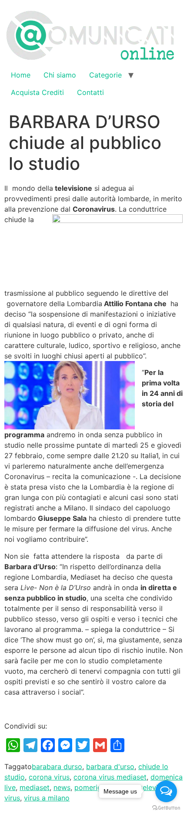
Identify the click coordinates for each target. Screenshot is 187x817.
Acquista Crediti (37, 92)
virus (12, 797)
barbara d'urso (110, 766)
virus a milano (47, 797)
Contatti (90, 92)
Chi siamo (59, 75)
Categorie (105, 75)
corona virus (49, 777)
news (61, 787)
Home (20, 75)
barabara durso (57, 766)
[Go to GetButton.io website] (166, 808)
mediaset (35, 787)
